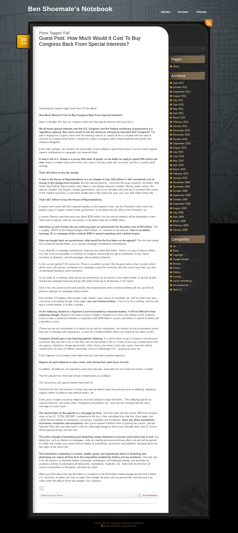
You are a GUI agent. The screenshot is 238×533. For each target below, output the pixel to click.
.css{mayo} (115, 523)
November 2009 (181, 186)
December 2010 (181, 130)
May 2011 (178, 108)
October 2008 (180, 199)
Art (174, 246)
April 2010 (178, 165)
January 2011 (180, 126)
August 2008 (179, 208)
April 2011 (178, 113)
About (176, 66)
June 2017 (178, 83)
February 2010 (180, 173)
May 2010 (178, 160)
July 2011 (178, 100)
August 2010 (179, 147)
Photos (177, 268)
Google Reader (56, 495)
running (177, 276)
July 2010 (178, 152)
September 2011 (181, 91)
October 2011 (180, 87)
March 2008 (179, 221)
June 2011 (178, 104)
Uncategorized (180, 285)
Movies (177, 263)
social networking (182, 280)
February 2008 (180, 225)
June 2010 (178, 156)
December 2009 (181, 182)
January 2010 (180, 177)
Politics (177, 272)
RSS (207, 24)
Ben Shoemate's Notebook (70, 9)
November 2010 (181, 134)
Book (175, 250)
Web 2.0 (177, 289)
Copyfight (178, 255)
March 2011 (179, 117)
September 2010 (182, 143)
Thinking (201, 12)
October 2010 (180, 139)
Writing (165, 12)
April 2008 (178, 216)
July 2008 (178, 212)
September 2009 (182, 195)
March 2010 (179, 169)
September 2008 (182, 203)
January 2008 (180, 229)
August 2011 (179, 96)
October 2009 (180, 191)
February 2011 (180, 121)
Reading (183, 12)
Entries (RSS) (110, 526)
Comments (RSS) (129, 526)
